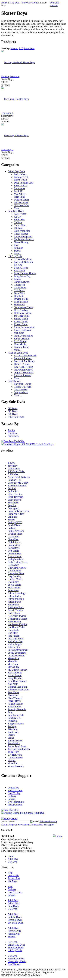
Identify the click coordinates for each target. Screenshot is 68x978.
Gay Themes (14, 381)
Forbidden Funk (16, 607)
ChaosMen (19, 284)
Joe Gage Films (21, 316)
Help (10, 872)
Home (4, 2)
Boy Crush (19, 270)
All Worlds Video (22, 259)
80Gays (11, 463)
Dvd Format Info (16, 801)
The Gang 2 (7, 149)
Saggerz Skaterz (16, 723)
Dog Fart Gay (15, 576)
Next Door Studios (23, 335)
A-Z (21, 48)
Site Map (12, 881)
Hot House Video (22, 313)
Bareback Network (23, 262)
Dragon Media (21, 299)
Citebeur (18, 228)
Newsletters (23, 824)
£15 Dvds (12, 411)
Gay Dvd (14, 2)
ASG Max (13, 474)
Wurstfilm (12, 763)
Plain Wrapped (15, 698)
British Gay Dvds (16, 171)
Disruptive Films (16, 573)
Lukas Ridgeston (22, 330)
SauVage (18, 248)
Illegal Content (15, 804)
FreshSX (18, 191)
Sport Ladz (13, 732)
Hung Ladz (13, 630)
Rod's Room (20, 341)
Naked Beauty (21, 242)
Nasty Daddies (15, 678)
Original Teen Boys (24, 372)
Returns (11, 799)
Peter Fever (13, 692)
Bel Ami (18, 265)
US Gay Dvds (15, 256)
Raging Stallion (21, 338)
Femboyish (19, 304)
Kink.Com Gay (15, 641)
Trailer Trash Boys (17, 746)
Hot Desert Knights (17, 624)
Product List (14, 878)
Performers (13, 436)
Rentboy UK (14, 718)
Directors (12, 433)
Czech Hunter (21, 233)
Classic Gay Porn (22, 386)
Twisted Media (21, 199)
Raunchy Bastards (17, 709)
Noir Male (13, 684)
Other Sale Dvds (16, 417)
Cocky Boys (20, 287)
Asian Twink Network (25, 355)
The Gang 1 (7, 113)
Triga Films (19, 197)
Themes (11, 936)
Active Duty (14, 468)
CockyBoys (13, 548)
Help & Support (46, 824)
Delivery (12, 796)
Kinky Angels (21, 321)
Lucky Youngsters (23, 236)
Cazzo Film (19, 225)
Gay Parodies (20, 389)
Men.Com (19, 333)
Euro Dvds (13, 906)
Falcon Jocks (14, 596)
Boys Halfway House (25, 273)
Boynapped (13, 508)
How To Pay (14, 793)
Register (13, 824)
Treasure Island (21, 347)
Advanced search (48, 821)
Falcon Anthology (17, 593)
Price (26, 48)
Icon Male (13, 633)
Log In (4, 824)
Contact (34, 824)
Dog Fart (18, 296)
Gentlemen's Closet (23, 307)
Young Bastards (15, 766)
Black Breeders (15, 497)
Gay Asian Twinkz (23, 367)
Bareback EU (14, 480)
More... (17, 208)
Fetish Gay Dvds (16, 958)
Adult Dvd (13, 859)
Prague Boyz (14, 701)
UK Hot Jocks (21, 202)
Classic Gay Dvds (17, 961)
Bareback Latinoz (23, 358)
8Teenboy (13, 465)
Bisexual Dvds (15, 919)
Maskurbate (13, 658)
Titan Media (20, 344)
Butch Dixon (20, 180)
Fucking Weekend (10, 76)
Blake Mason (20, 174)
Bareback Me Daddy (24, 361)
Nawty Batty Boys (23, 369)
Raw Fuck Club (16, 715)
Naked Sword (15, 675)
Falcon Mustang (16, 599)
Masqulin (12, 661)
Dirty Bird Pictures (17, 567)
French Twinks (15, 610)
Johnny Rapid (21, 318)
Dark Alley (19, 293)
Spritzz (11, 735)
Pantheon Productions (18, 689)
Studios (11, 430)
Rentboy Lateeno (22, 375)
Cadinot (18, 222)
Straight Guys (21, 392)
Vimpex (11, 760)
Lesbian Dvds (15, 917)
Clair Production (22, 231)
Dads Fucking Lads (24, 182)
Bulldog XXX (21, 177)
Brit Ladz (12, 516)
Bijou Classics (21, 267)
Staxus (17, 250)
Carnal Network (22, 282)
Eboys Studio (14, 584)
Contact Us (13, 787)
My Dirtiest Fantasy (24, 239)
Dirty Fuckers (14, 570)
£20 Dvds (12, 414)
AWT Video (20, 214)
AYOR (17, 216)
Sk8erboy (12, 729)
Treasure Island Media (19, 749)
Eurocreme (19, 188)
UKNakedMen (21, 205)
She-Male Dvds (15, 922)
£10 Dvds (12, 408)
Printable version (54, 4)
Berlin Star (19, 219)
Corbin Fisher (14, 553)
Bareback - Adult (22, 384)
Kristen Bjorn (21, 324)
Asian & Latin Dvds (18, 352)
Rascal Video (14, 706)
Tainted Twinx (15, 740)
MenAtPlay (19, 194)
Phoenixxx (13, 695)
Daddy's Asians (21, 364)
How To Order (15, 790)
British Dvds (14, 903)
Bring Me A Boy (22, 276)
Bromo (17, 279)
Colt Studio (19, 290)
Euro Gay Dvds (30, 2)
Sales (31, 48)
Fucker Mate (14, 613)
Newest (14, 48)
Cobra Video (14, 545)
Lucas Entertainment (24, 327)
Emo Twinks (20, 185)
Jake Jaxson (13, 635)
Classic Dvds (14, 931)
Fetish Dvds (14, 933)
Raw (16, 245)
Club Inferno (14, 542)
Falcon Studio (21, 301)
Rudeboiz (12, 720)
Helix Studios (21, 310)
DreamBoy (13, 582)
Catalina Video (15, 533)
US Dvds (12, 908)
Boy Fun (12, 505)
